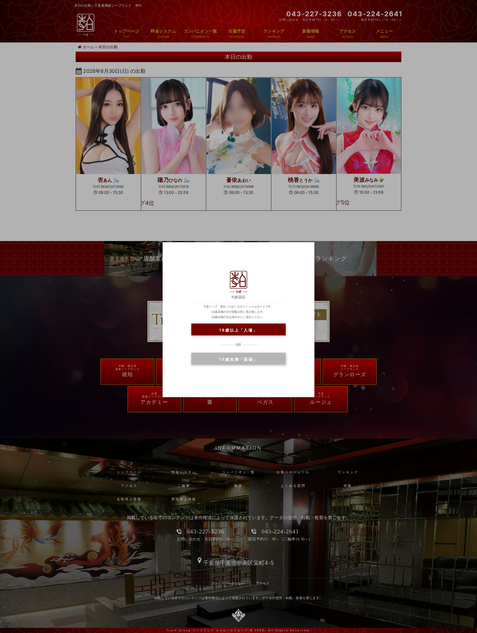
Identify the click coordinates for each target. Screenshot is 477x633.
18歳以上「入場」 (238, 330)
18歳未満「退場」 (238, 359)
